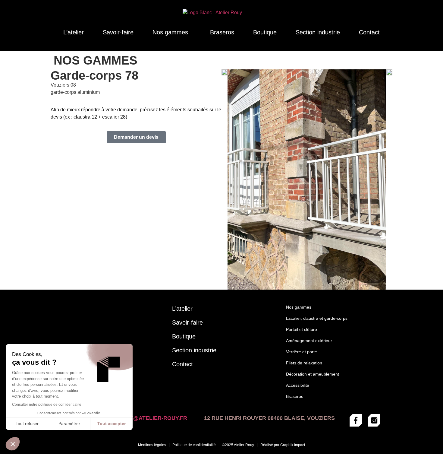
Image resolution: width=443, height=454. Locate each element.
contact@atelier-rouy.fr (147, 418)
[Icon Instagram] (374, 420)
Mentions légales (152, 445)
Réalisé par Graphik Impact (282, 445)
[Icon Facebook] (356, 420)
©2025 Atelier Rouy (238, 445)
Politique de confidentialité (194, 445)
